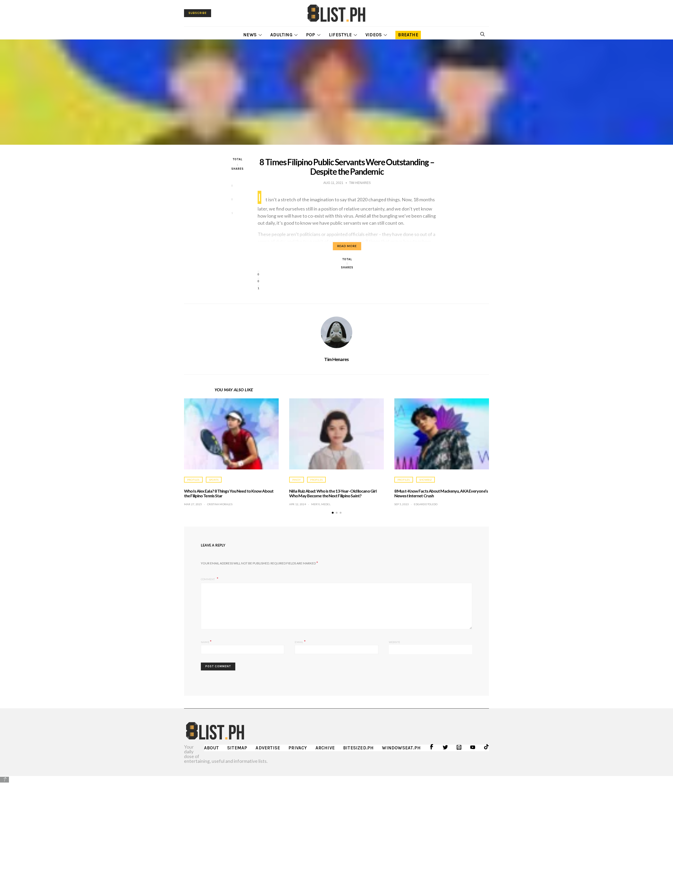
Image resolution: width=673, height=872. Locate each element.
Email (300, 641)
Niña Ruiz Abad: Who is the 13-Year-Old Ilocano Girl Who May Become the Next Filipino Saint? (332, 493)
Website (394, 642)
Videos (373, 34)
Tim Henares (336, 359)
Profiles (193, 479)
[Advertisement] (336, 820)
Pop (310, 34)
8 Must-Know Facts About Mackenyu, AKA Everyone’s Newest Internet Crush (441, 493)
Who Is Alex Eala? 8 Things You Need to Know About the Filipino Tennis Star (228, 493)
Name (206, 641)
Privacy (297, 747)
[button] (333, 513)
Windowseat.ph (401, 747)
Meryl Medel (320, 504)
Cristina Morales (219, 504)
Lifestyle (340, 34)
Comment (208, 579)
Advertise (268, 747)
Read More (347, 246)
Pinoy (296, 479)
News (250, 34)
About (211, 747)
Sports (213, 479)
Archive (325, 747)
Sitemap (237, 747)
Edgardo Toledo (425, 504)
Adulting (281, 34)
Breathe (408, 34)
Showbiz (425, 479)
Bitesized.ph (358, 747)
